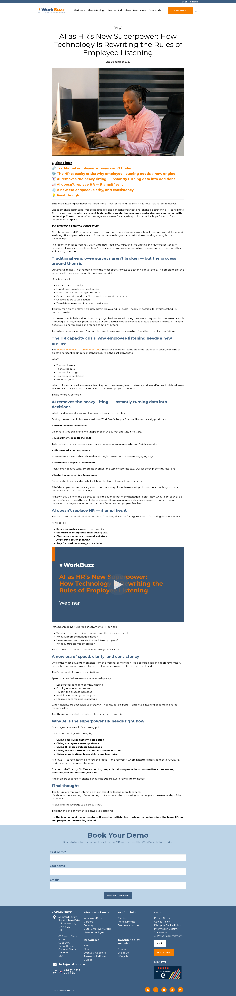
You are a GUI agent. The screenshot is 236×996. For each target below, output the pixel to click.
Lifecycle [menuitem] (123, 956)
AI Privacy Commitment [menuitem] (168, 936)
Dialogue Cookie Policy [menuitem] (167, 925)
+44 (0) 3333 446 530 (72, 972)
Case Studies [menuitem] (156, 10)
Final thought (69, 195)
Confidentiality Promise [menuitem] (129, 941)
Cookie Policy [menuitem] (162, 921)
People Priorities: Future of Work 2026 (79, 349)
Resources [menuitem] (139, 10)
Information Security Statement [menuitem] (166, 930)
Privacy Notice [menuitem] (162, 918)
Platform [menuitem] (78, 10)
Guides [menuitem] (88, 959)
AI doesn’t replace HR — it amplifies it (90, 184)
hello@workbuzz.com (73, 964)
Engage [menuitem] (122, 949)
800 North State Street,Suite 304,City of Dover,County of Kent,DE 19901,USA (67, 946)
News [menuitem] (87, 949)
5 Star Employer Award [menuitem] (97, 928)
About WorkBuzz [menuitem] (96, 912)
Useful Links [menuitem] (127, 912)
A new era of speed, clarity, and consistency (95, 190)
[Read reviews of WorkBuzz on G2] (168, 973)
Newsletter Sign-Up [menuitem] (95, 932)
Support (194, 2)
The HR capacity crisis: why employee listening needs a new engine (116, 174)
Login (185, 2)
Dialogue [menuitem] (123, 952)
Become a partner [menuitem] (129, 925)
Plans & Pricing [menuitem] (96, 10)
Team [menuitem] (111, 10)
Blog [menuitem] (86, 945)
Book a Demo (180, 10)
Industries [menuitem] (123, 10)
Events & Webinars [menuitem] (95, 952)
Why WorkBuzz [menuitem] (93, 918)
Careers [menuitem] (88, 921)
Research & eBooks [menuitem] (95, 956)
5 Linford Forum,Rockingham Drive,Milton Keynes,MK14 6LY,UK (69, 923)
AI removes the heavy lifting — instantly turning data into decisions (116, 179)
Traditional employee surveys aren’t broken (95, 168)
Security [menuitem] (88, 925)
